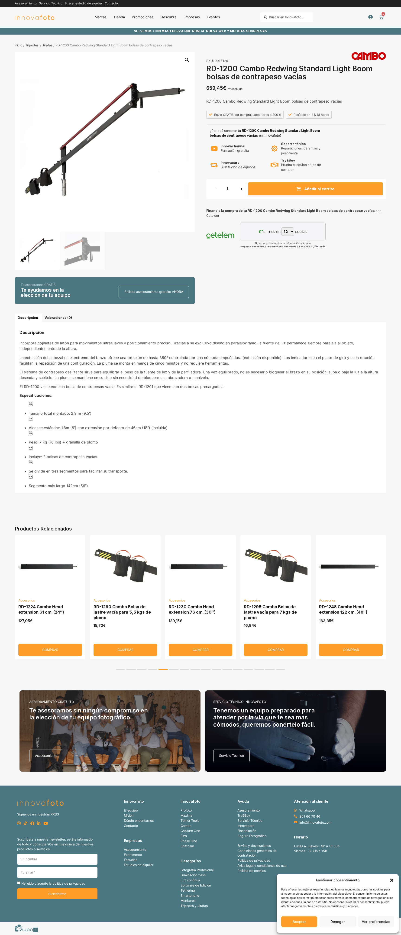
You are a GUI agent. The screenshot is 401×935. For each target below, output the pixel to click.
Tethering (188, 890)
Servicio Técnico (249, 820)
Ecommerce (133, 855)
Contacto (131, 826)
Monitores (188, 901)
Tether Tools (190, 820)
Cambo (186, 826)
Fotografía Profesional (197, 870)
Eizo (184, 836)
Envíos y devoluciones (254, 846)
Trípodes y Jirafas (38, 45)
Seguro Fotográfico (251, 836)
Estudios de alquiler (138, 865)
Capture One (190, 831)
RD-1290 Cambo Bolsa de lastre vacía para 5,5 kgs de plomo (122, 612)
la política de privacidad (67, 883)
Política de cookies (251, 871)
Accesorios (26, 600)
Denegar (337, 921)
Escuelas (130, 860)
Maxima (186, 815)
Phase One (189, 841)
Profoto (186, 810)
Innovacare (245, 826)
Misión (128, 815)
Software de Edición (196, 885)
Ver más (320, 246)
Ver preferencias (376, 921)
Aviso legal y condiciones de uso (261, 865)
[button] (391, 880)
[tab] (28, 318)
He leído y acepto (53, 883)
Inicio (18, 45)
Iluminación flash (193, 875)
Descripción (28, 318)
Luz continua (190, 880)
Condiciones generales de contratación (257, 853)
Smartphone (190, 895)
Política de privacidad (253, 860)
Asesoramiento (135, 849)
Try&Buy (243, 815)
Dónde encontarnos (139, 820)
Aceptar (299, 921)
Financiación (246, 831)
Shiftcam (187, 846)
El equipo (131, 810)
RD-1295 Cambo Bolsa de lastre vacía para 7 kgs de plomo (270, 612)
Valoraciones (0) (58, 318)
